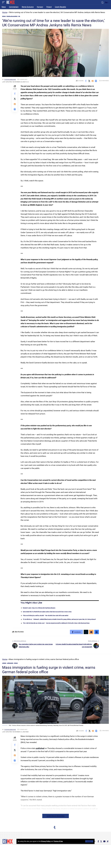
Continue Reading (55, 816)
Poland (9, 831)
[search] (102, 2)
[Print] (95, 81)
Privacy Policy (46, 841)
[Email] (92, 81)
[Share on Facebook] (85, 81)
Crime (4, 663)
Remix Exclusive (12, 16)
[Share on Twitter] (89, 81)
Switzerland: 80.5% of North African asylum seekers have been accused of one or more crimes (47, 612)
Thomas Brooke (10, 79)
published (40, 748)
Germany (10, 663)
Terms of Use (58, 841)
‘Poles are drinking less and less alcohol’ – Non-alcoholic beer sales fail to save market (45, 615)
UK (19, 16)
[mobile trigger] (4, 2)
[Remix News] (10, 2)
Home (4, 12)
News (4, 16)
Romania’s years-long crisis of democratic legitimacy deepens (39, 608)
